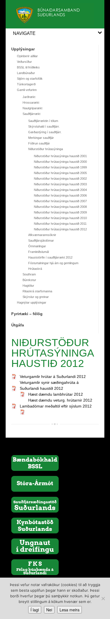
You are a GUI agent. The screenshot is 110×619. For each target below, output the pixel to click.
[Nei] (103, 598)
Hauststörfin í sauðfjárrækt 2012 (50, 257)
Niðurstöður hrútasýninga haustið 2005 (60, 173)
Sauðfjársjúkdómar (41, 240)
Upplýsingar (23, 49)
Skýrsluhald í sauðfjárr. (44, 126)
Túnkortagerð (26, 84)
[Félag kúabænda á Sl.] (35, 567)
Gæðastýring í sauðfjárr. (44, 132)
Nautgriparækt (32, 108)
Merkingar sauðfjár (41, 137)
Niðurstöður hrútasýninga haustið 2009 (60, 212)
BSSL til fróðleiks (28, 67)
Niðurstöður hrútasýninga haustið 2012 (60, 229)
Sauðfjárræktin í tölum (43, 121)
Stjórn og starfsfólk (30, 78)
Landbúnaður (26, 73)
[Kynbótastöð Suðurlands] (35, 525)
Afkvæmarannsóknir (42, 235)
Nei (49, 610)
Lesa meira (70, 610)
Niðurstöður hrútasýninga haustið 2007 (60, 201)
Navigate (24, 33)
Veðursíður (24, 61)
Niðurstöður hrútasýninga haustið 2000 (60, 161)
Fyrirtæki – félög (27, 313)
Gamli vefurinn (27, 90)
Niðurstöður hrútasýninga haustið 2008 (60, 206)
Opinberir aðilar (27, 56)
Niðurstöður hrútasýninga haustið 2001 (60, 156)
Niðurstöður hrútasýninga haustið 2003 (60, 184)
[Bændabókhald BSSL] (35, 462)
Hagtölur (28, 285)
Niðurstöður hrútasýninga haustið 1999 (60, 167)
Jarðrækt (29, 97)
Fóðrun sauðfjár (39, 143)
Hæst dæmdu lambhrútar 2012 (55, 394)
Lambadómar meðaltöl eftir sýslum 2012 (56, 406)
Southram (29, 274)
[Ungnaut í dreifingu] (35, 546)
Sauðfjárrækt (31, 113)
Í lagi (34, 610)
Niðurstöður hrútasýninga (45, 149)
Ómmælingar (37, 246)
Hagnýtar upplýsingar (31, 302)
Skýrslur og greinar (36, 297)
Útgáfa (17, 325)
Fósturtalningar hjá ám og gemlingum (53, 263)
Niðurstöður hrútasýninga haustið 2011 (60, 223)
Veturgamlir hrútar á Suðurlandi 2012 (53, 376)
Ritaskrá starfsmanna (37, 291)
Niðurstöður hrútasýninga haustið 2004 (60, 190)
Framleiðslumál (38, 251)
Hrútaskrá (35, 268)
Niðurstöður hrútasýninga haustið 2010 (60, 218)
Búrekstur (29, 280)
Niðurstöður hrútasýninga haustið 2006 (60, 195)
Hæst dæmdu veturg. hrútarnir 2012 (60, 400)
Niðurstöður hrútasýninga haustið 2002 (60, 178)
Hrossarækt (31, 102)
